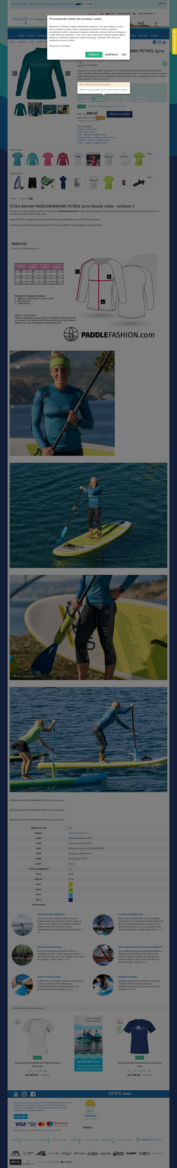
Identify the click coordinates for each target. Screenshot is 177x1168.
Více (124, 55)
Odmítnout (111, 55)
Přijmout (93, 55)
